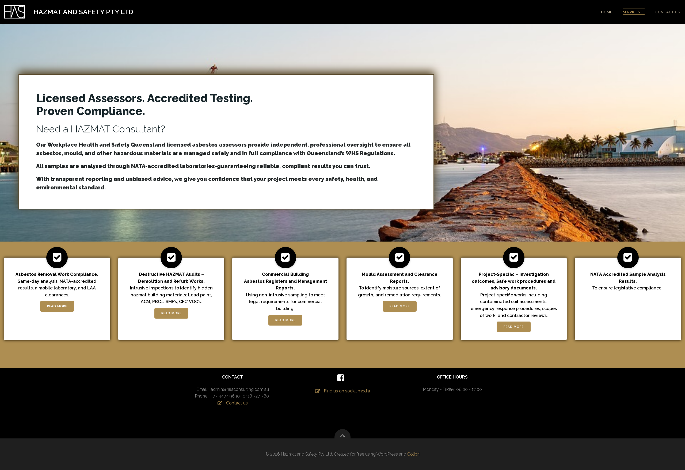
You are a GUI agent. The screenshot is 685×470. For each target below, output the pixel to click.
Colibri (413, 454)
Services (631, 11)
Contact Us (667, 11)
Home (606, 11)
